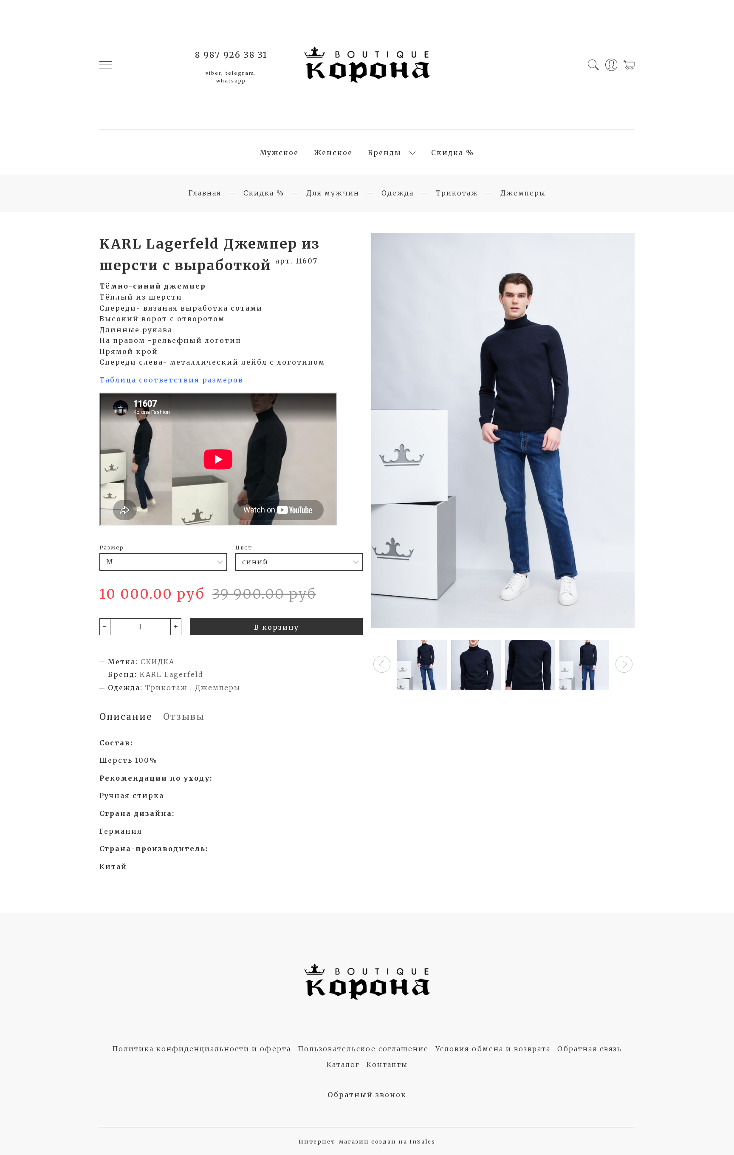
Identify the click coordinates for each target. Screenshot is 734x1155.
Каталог (343, 1064)
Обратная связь (589, 1049)
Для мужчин (332, 193)
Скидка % (452, 152)
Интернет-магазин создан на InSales (367, 1141)
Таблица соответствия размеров (171, 380)
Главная (204, 193)
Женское (333, 152)
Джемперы (523, 193)
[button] (381, 664)
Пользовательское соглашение (363, 1049)
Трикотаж (457, 193)
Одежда (397, 193)
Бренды (384, 152)
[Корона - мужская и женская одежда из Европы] (367, 65)
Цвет (243, 547)
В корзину (276, 627)
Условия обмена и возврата (492, 1049)
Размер (111, 547)
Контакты (387, 1064)
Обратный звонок (367, 1094)
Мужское (279, 152)
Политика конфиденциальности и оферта (201, 1049)
